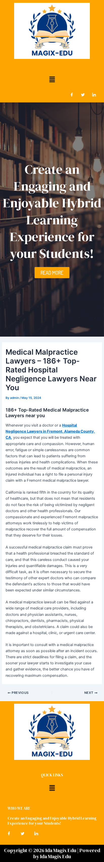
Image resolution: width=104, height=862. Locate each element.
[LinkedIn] (94, 95)
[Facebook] (71, 95)
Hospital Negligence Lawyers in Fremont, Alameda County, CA (50, 431)
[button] (52, 79)
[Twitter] (83, 95)
